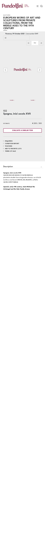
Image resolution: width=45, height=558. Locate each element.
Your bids (8, 146)
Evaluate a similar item (22, 130)
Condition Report (12, 143)
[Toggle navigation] (38, 6)
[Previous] (28, 43)
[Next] (41, 43)
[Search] (41, 6)
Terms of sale (10, 151)
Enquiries (9, 141)
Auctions (6, 15)
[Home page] (15, 6)
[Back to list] (16, 38)
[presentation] (5, 70)
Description (8, 167)
